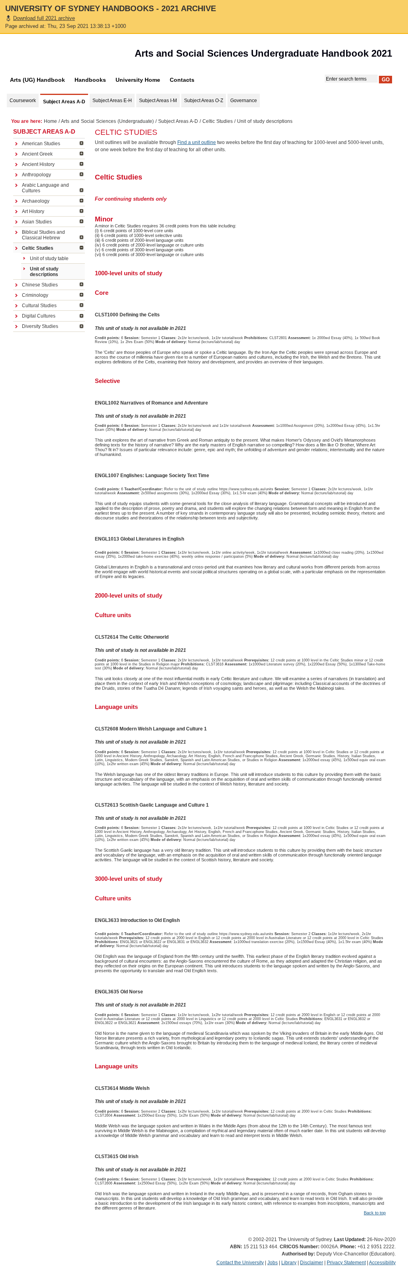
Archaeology (35, 201)
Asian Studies (37, 222)
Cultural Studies (39, 305)
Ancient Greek (37, 154)
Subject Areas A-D (178, 121)
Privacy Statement (346, 1262)
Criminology (35, 295)
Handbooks (90, 80)
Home (50, 121)
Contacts (182, 80)
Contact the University (240, 1262)
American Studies (41, 143)
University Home (138, 80)
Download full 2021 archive (44, 18)
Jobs (272, 1262)
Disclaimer (311, 1262)
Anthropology (36, 175)
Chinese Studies (40, 285)
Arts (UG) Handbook (37, 80)
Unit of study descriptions (44, 271)
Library (288, 1262)
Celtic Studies (217, 121)
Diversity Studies (40, 326)
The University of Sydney (50, 55)
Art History (33, 211)
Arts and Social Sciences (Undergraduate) (107, 121)
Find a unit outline (196, 142)
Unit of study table (49, 258)
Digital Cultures (38, 316)
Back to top (375, 1212)
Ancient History (38, 164)
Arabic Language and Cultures (45, 187)
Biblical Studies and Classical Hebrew (43, 235)
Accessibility (382, 1262)
